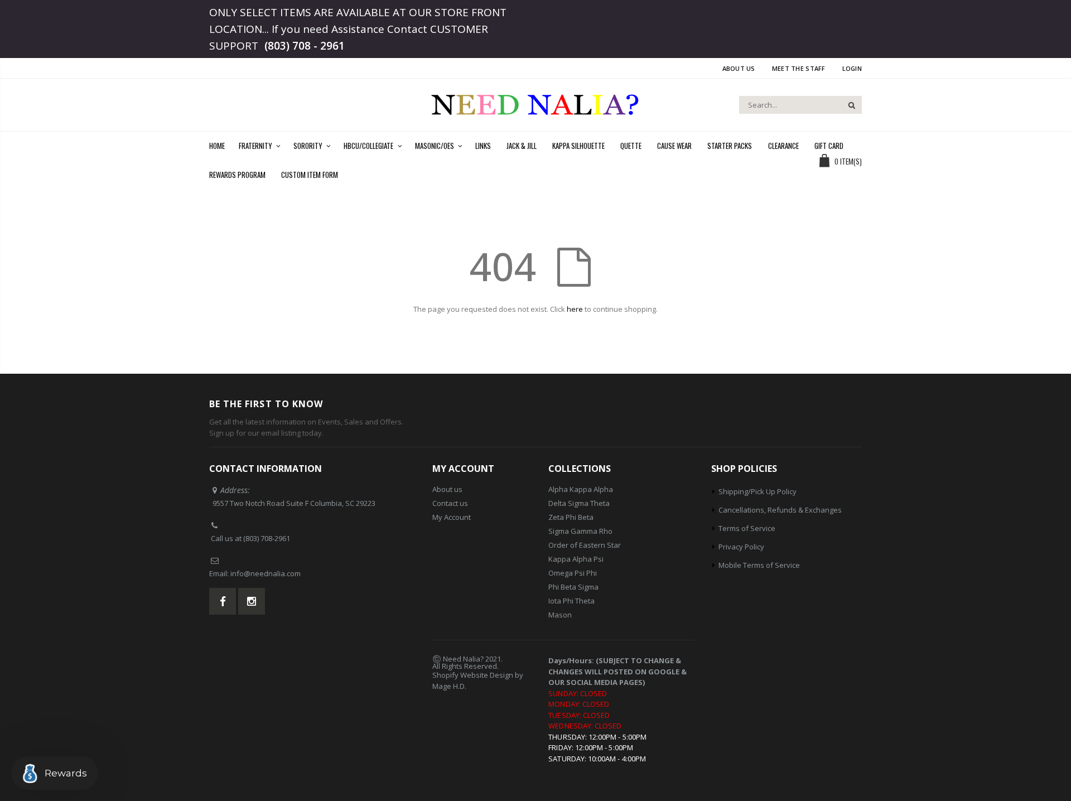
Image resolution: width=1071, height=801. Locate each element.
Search (847, 104)
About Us (738, 68)
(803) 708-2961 (266, 538)
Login (852, 68)
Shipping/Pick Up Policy (757, 491)
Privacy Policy (741, 547)
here (575, 309)
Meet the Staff (799, 68)
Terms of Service (746, 528)
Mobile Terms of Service (759, 565)
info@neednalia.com (265, 573)
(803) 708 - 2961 (304, 45)
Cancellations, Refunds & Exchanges (780, 510)
